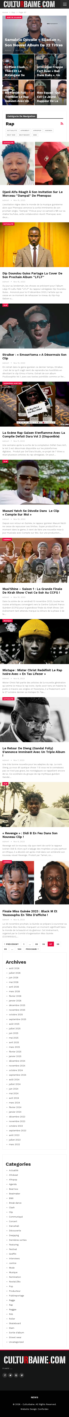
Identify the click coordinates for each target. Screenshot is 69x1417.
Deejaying (14, 1235)
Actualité (12, 130)
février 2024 (15, 1107)
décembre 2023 (17, 1116)
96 (43, 944)
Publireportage (16, 1295)
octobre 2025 (16, 1014)
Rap (11, 1305)
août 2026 (14, 968)
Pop (11, 1286)
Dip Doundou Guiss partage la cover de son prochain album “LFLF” (32, 275)
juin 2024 (13, 1089)
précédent (12, 944)
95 (36, 944)
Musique (8, 621)
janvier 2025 (15, 1056)
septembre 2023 (17, 1130)
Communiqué (16, 1217)
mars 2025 (14, 1047)
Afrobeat (25, 130)
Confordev (43, 1409)
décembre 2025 (17, 1005)
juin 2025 (13, 1033)
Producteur (15, 1291)
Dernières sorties (12, 383)
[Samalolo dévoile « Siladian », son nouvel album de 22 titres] (34, 34)
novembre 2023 (17, 1121)
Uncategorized (16, 1342)
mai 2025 (13, 1038)
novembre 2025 (17, 1010)
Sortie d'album (14, 17)
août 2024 (14, 1079)
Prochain (31, 949)
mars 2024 (14, 1102)
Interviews (14, 1258)
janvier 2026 (15, 1000)
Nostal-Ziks (15, 1281)
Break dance (15, 1203)
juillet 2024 (15, 1084)
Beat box (11, 135)
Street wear (15, 1337)
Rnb (11, 1314)
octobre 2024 (16, 1070)
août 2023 (14, 1135)
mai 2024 (13, 1093)
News (34, 1397)
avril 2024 (14, 1098)
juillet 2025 (15, 1028)
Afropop (37, 130)
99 (5, 949)
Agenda (48, 130)
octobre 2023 (16, 1126)
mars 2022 (14, 1144)
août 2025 (14, 1024)
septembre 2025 (17, 1019)
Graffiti (12, 1254)
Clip (5, 305)
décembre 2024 (17, 1061)
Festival (13, 1249)
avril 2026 (14, 987)
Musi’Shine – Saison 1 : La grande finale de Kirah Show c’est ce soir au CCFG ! (32, 590)
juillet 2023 (15, 1140)
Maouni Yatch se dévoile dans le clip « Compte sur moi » (30, 512)
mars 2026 (14, 991)
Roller (12, 1319)
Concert (13, 1221)
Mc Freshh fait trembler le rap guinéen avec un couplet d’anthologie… (17, 101)
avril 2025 (14, 1042)
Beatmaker (24, 135)
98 (58, 944)
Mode (12, 1268)
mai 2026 (13, 982)
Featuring (13, 1244)
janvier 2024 (15, 1112)
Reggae (12, 1309)
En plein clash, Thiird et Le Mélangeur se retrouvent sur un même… (18, 75)
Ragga (12, 1300)
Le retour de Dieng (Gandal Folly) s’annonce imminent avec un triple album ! (33, 751)
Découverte (15, 1230)
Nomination (15, 1277)
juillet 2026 (15, 973)
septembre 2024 (17, 1075)
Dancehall (14, 1226)
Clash (12, 1207)
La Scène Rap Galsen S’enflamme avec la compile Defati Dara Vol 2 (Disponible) (33, 434)
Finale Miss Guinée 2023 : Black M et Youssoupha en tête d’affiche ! (29, 913)
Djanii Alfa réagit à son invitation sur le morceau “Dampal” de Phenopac (32, 193)
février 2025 (15, 1051)
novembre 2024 (17, 1066)
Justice (12, 1263)
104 (19, 949)
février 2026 (15, 996)
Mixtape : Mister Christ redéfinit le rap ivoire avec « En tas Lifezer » (32, 672)
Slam (11, 1328)
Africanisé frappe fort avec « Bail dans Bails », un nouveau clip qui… (50, 75)
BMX (35, 135)
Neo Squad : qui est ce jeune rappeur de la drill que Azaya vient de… (48, 101)
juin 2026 (13, 977)
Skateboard (15, 1323)
